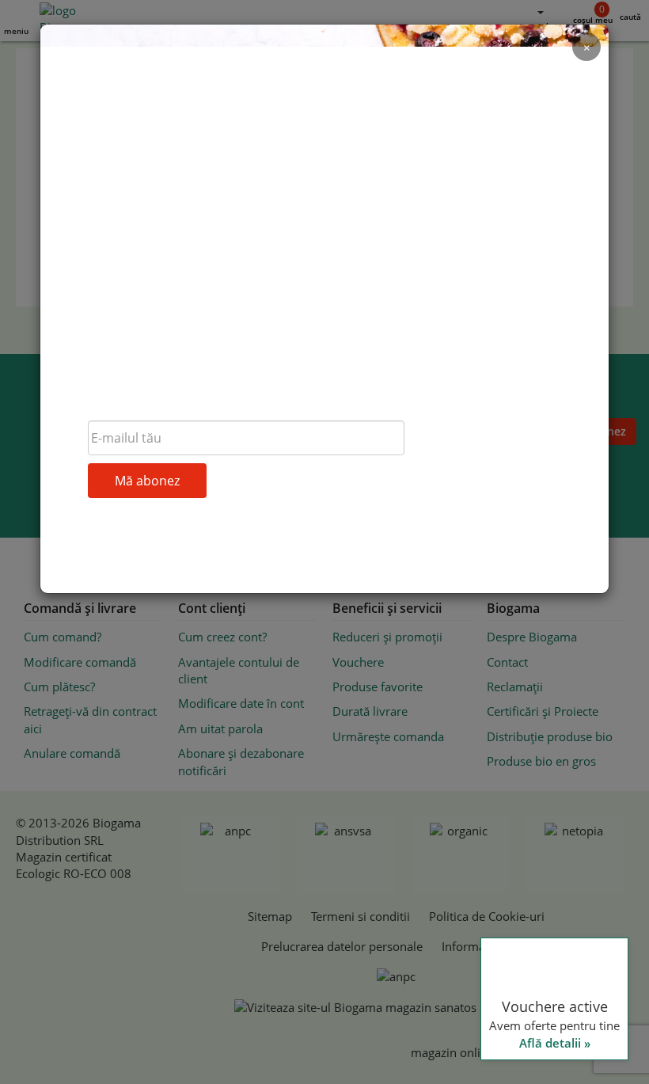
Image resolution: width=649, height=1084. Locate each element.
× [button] (615, 730)
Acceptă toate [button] (514, 1010)
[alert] (514, 890)
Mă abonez (147, 480)
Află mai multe (512, 870)
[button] (514, 1044)
